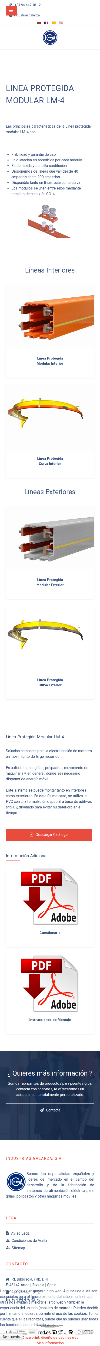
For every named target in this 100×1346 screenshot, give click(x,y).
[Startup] (50, 37)
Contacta (53, 1110)
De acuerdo (11, 1337)
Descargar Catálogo (52, 834)
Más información (50, 1343)
